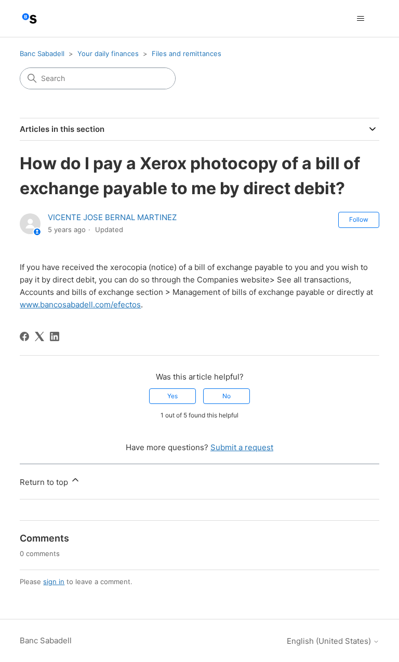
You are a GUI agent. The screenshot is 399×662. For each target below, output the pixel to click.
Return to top (45, 482)
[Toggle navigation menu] (360, 18)
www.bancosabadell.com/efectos (80, 304)
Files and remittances (186, 53)
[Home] (29, 18)
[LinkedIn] (54, 336)
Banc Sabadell (42, 53)
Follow (358, 219)
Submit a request (241, 447)
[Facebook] (24, 336)
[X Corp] (39, 336)
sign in (53, 581)
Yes (172, 396)
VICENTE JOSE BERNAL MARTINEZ (112, 217)
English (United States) (330, 641)
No (226, 396)
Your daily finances (108, 53)
